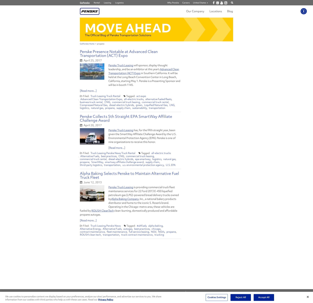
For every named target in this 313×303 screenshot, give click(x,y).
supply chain (123, 108)
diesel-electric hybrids (121, 105)
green (139, 105)
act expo (141, 96)
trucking (159, 234)
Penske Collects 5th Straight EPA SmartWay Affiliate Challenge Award (126, 118)
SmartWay (97, 162)
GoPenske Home (87, 44)
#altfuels (142, 225)
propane (110, 108)
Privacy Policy (105, 299)
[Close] (307, 297)
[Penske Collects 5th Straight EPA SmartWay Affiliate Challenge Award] (92, 136)
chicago (156, 228)
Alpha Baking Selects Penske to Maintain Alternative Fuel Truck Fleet (129, 175)
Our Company (195, 11)
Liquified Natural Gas (155, 105)
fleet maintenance (117, 231)
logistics (84, 108)
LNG (171, 105)
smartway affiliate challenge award (124, 162)
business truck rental (91, 102)
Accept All (263, 297)
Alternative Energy (90, 228)
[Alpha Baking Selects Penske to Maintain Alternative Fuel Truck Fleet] (92, 193)
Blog (230, 11)
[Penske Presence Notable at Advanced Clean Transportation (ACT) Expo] (92, 71)
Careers (186, 2)
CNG (107, 102)
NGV (153, 231)
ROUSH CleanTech (102, 210)
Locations (215, 11)
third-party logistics (91, 165)
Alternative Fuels (89, 156)
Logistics (119, 2)
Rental (97, 2)
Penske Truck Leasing (120, 65)
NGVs (161, 231)
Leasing (107, 2)
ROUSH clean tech (90, 234)
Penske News (113, 153)
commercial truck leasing (126, 102)
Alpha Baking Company (125, 199)
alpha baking (155, 225)
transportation (157, 108)
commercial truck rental (155, 102)
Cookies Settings (217, 297)
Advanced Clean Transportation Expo (101, 99)
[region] (156, 297)
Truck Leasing (98, 96)
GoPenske (85, 2)
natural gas (97, 108)
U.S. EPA (171, 165)
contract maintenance (92, 231)
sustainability (139, 108)
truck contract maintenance (137, 234)
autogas (127, 228)
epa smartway (142, 159)
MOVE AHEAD (128, 28)
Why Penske (173, 2)
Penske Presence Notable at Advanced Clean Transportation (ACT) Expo (119, 53)
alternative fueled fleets (158, 99)
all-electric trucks (133, 99)
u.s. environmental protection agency (143, 165)
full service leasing (139, 231)
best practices (109, 156)
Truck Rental (113, 96)
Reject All (241, 297)
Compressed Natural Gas (93, 105)
